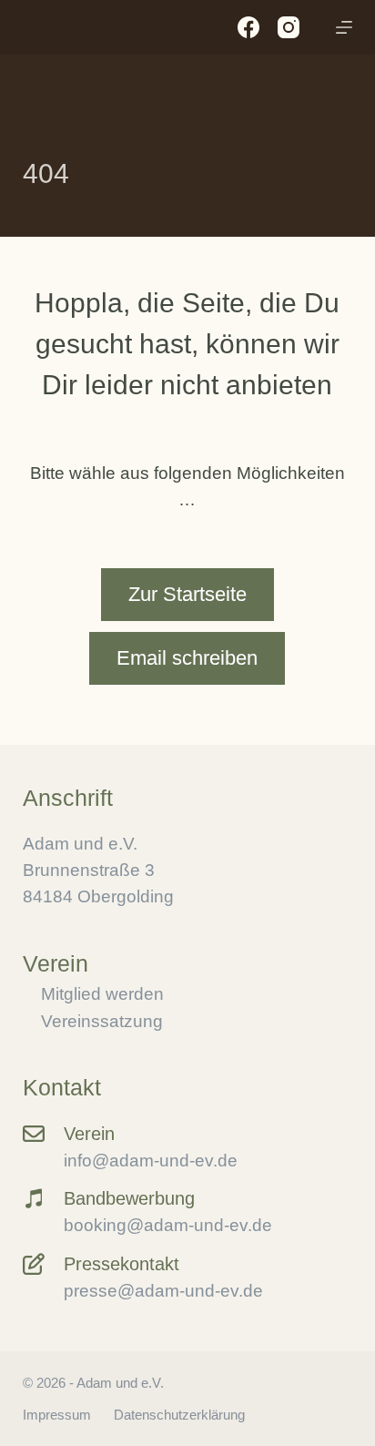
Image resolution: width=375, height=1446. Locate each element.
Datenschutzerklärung (179, 1414)
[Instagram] (288, 27)
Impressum (57, 1414)
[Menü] (344, 27)
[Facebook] (248, 27)
